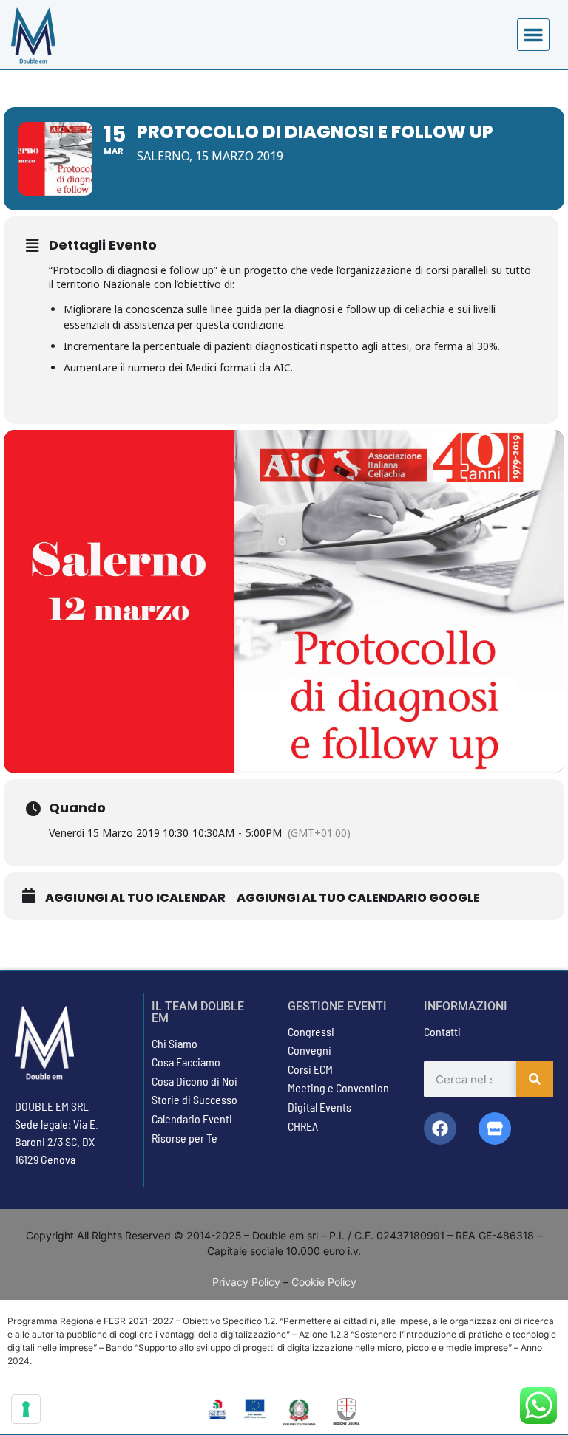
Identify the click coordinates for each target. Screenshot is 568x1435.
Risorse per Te (184, 1138)
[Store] (495, 1128)
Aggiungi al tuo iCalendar (135, 898)
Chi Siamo (174, 1043)
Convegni (309, 1050)
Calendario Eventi (192, 1119)
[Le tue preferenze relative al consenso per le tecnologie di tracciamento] (26, 1409)
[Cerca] (534, 1079)
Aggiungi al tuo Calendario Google (358, 898)
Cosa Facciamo (186, 1062)
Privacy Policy (246, 1281)
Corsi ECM (310, 1069)
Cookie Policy (323, 1281)
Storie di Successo (194, 1099)
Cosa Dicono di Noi (194, 1081)
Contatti (442, 1031)
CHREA (303, 1126)
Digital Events (319, 1107)
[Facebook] (440, 1128)
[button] (533, 34)
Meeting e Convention (338, 1087)
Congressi (311, 1031)
